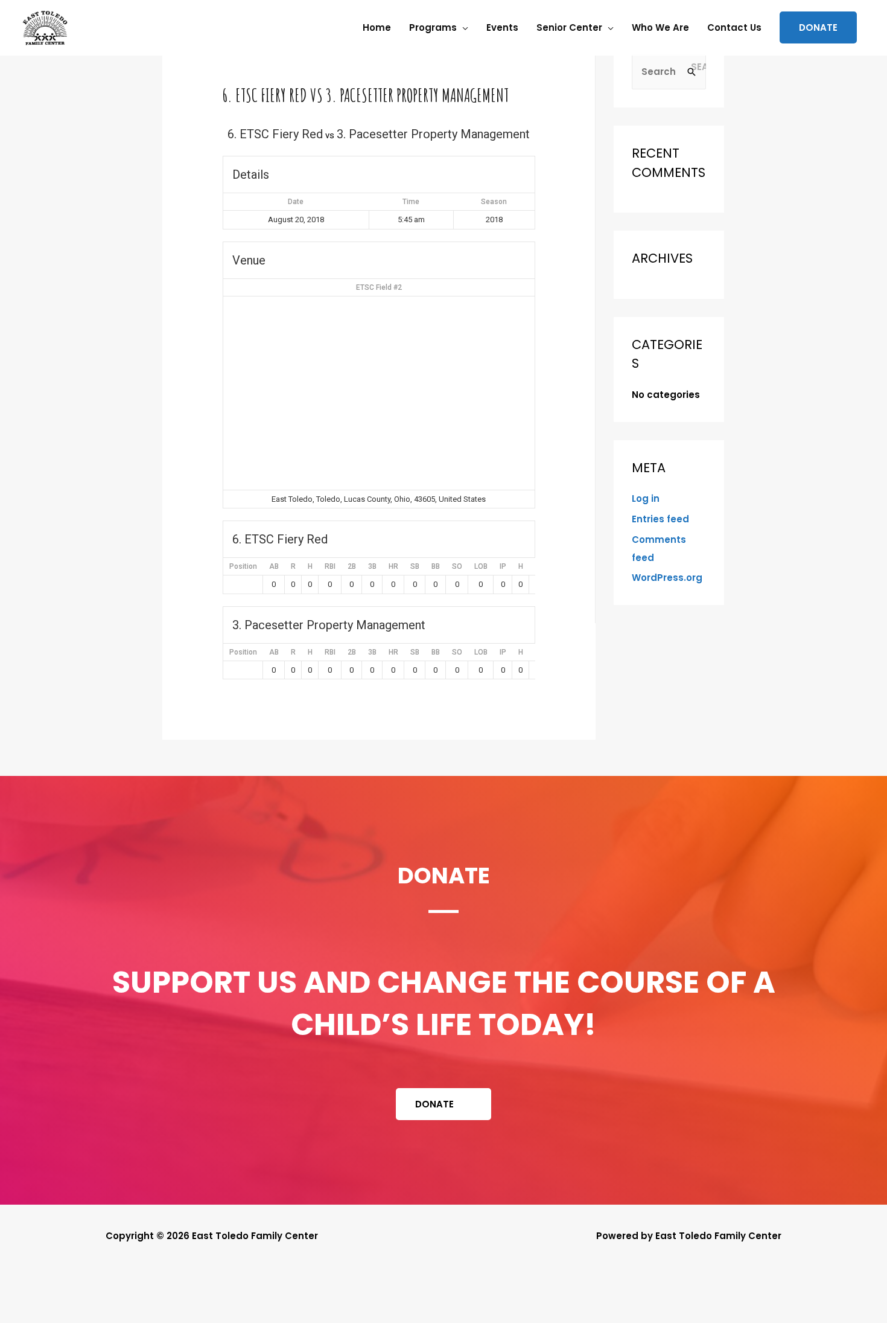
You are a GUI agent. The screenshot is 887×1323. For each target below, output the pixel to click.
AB (274, 566)
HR (393, 566)
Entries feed (660, 519)
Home (377, 27)
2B (352, 566)
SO (457, 566)
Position (243, 566)
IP (503, 566)
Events (502, 27)
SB (414, 566)
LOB (481, 566)
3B (372, 566)
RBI (330, 566)
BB (435, 566)
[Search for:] (669, 71)
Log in (646, 498)
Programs (433, 27)
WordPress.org (667, 577)
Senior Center (569, 27)
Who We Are (660, 27)
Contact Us (734, 27)
